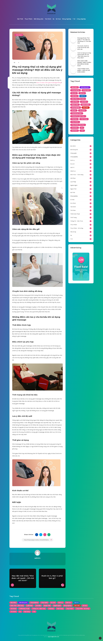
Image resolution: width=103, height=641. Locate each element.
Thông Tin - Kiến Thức (78, 116)
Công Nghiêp (81, 19)
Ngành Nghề (85, 104)
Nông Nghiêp (66, 19)
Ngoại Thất (75, 104)
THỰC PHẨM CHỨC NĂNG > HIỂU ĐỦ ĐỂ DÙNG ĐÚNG (83, 70)
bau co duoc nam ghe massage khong (49, 82)
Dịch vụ (82, 93)
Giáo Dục (74, 96)
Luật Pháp (75, 101)
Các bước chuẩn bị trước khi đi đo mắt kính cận (83, 47)
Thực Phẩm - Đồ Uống (78, 124)
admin (37, 558)
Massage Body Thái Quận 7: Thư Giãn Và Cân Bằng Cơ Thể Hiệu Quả (84, 40)
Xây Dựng (74, 130)
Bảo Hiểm (74, 87)
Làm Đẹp (84, 101)
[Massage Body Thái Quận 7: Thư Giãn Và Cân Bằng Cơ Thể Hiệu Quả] (73, 40)
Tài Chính (48, 19)
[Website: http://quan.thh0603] (37, 561)
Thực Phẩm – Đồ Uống (76, 228)
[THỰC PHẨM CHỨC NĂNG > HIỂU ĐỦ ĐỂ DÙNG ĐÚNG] (73, 71)
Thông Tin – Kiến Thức (76, 221)
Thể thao (74, 119)
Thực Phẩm (29, 19)
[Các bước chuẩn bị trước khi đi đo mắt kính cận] (73, 48)
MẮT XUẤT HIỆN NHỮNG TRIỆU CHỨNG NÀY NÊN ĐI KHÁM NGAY (84, 63)
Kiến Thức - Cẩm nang (78, 98)
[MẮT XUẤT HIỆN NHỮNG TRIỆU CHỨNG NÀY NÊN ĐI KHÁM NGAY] (73, 63)
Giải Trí (83, 96)
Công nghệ (86, 90)
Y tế (74, 19)
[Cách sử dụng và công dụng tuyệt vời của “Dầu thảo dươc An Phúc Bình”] (73, 55)
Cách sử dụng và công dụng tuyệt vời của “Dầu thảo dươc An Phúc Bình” (84, 55)
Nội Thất (20, 19)
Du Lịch (74, 93)
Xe (53, 19)
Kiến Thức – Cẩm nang (76, 174)
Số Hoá (58, 19)
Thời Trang (84, 119)
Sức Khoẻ (19, 35)
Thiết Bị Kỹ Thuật (76, 113)
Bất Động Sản (38, 19)
